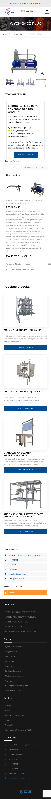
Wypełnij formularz (26, 155)
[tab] (12, 167)
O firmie (8, 706)
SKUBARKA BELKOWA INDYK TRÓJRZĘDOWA (21, 632)
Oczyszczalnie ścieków (13, 690)
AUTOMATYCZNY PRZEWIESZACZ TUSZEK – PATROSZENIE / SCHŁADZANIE (23, 515)
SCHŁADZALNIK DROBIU (13, 627)
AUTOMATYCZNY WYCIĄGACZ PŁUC (24, 391)
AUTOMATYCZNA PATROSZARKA (22, 330)
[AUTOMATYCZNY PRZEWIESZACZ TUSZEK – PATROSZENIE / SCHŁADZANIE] (25, 494)
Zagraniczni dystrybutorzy (14, 715)
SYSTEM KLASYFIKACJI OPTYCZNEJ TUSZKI (20, 612)
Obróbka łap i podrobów (14, 676)
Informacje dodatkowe (34, 167)
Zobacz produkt (25, 347)
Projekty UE (9, 725)
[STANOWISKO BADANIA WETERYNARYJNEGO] (25, 433)
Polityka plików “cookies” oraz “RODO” (18, 730)
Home (4, 34)
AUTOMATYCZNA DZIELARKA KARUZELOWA (20, 617)
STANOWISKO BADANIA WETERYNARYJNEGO (17, 454)
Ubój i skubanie (10, 656)
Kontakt (7, 710)
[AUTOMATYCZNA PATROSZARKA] (25, 310)
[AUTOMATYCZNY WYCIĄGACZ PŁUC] (25, 371)
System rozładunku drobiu (14, 647)
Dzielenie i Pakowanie (13, 671)
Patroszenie (17, 34)
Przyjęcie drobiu (11, 652)
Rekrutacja (8, 720)
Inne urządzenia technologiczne (16, 686)
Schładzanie (9, 666)
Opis (12, 167)
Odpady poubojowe (12, 681)
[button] (42, 62)
